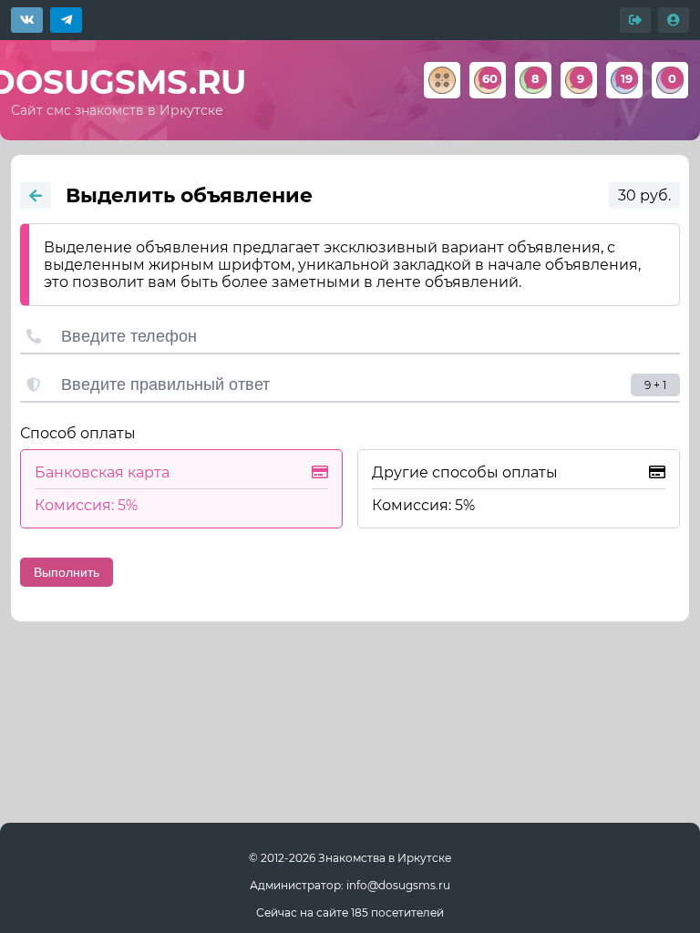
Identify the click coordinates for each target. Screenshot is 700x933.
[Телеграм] (66, 20)
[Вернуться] (35, 195)
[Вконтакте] (27, 20)
